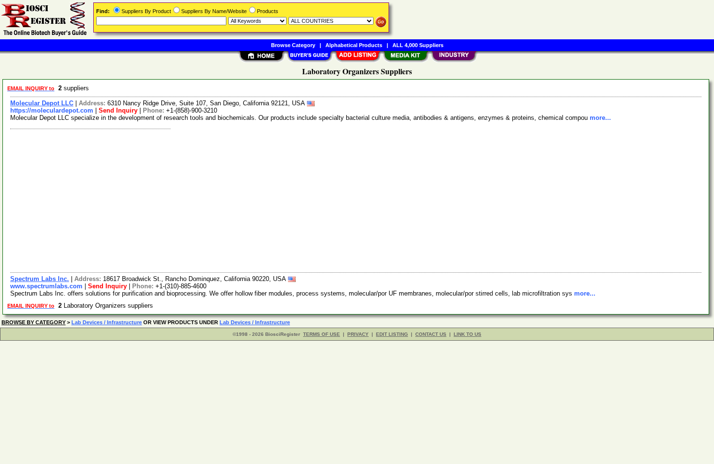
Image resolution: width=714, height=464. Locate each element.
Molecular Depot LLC (41, 103)
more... (600, 117)
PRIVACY (358, 334)
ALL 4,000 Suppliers (417, 45)
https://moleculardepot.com (51, 110)
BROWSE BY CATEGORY (33, 322)
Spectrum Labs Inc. (39, 278)
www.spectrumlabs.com (46, 286)
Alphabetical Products (353, 45)
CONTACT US (430, 334)
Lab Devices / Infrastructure (106, 322)
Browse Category (293, 45)
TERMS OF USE (321, 334)
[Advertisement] (297, 199)
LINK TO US (467, 334)
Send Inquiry (118, 110)
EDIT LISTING (392, 334)
